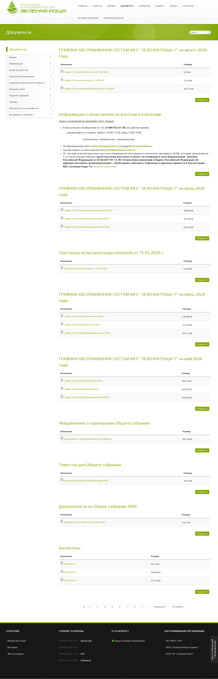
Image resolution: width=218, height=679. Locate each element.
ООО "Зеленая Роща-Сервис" (182, 647)
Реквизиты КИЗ (17, 89)
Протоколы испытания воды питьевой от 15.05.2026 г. (111, 252)
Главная (81, 4)
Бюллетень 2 (70, 572)
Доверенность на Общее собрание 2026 (98, 506)
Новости (97, 6)
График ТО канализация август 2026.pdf (84, 80)
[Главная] (37, 7)
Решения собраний (19, 95)
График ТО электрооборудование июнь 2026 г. (87, 333)
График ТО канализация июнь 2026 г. (82, 324)
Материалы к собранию (21, 114)
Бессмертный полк (88, 18)
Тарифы (13, 102)
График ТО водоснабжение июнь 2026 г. (84, 316)
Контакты (188, 6)
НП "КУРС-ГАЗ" (174, 640)
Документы (126, 4)
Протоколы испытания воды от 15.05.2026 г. (86, 268)
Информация (16, 63)
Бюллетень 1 (70, 563)
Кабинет (159, 6)
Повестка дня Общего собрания (90, 464)
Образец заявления (105, 166)
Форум (111, 6)
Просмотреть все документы (24, 108)
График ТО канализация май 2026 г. (82, 389)
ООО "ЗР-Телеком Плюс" (180, 654)
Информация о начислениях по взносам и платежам (110, 114)
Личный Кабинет (142, 146)
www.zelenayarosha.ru (105, 146)
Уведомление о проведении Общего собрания (104, 423)
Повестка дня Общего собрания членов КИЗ (86, 480)
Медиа (172, 4)
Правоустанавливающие (21, 76)
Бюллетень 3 (70, 580)
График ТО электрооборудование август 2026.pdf (89, 88)
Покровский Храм (113, 18)
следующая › (159, 606)
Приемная (144, 6)
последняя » (178, 606)
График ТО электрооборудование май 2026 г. (87, 397)
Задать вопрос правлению (129, 640)
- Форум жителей (16, 640)
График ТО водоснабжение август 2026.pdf (86, 72)
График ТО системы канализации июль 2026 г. (87, 218)
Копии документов (18, 70)
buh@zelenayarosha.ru (121, 149)
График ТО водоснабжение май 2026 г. (83, 380)
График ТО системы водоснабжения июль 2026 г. (89, 210)
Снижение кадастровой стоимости (27, 82)
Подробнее (203, 100)
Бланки (12, 57)
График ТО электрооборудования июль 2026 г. (87, 227)
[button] (214, 649)
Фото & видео (15, 654)
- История (11, 647)
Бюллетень (69, 548)
